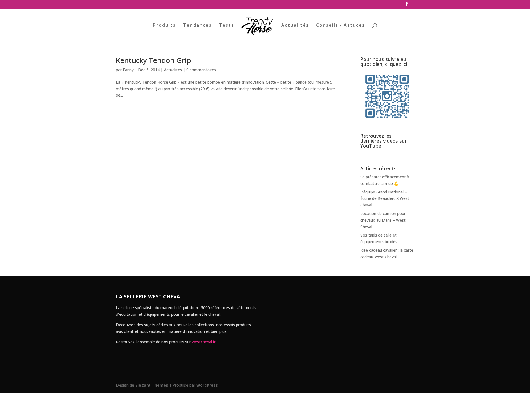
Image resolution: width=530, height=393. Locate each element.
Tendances (197, 25)
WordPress (207, 385)
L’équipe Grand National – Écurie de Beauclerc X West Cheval (384, 198)
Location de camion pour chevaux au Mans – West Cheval (383, 220)
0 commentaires (201, 69)
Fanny (128, 69)
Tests (226, 25)
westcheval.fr (204, 341)
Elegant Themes (151, 385)
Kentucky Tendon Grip (153, 60)
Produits (164, 25)
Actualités (295, 25)
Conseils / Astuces (340, 25)
